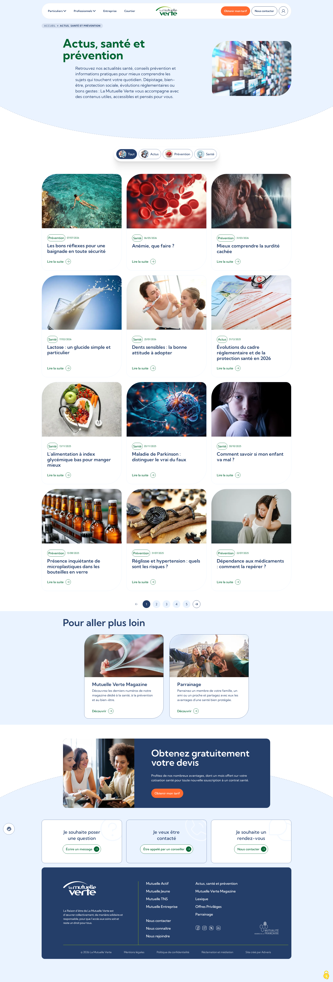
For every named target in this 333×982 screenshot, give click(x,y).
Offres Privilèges (208, 906)
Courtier (129, 11)
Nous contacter (158, 920)
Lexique (201, 899)
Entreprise (110, 11)
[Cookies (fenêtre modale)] (326, 975)
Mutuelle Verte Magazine (215, 891)
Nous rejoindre (158, 936)
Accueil (50, 25)
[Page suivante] (196, 604)
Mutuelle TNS (157, 899)
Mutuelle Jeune (158, 891)
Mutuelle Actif (157, 883)
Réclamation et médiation (217, 952)
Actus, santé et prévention (216, 883)
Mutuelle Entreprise (161, 906)
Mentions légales (134, 952)
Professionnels (83, 11)
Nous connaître (158, 928)
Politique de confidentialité (173, 952)
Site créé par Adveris (258, 952)
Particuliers (55, 11)
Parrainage (204, 914)
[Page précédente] (136, 604)
